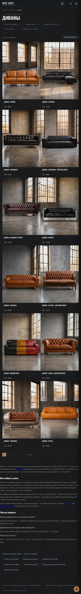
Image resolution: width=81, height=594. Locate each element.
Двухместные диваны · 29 (12, 24)
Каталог (12, 10)
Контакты (76, 585)
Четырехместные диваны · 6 (31, 29)
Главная (4, 10)
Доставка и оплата (51, 585)
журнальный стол (7, 506)
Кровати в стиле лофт (50, 559)
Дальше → (31, 454)
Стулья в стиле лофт (11, 564)
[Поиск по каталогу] (71, 4)
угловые (19, 469)
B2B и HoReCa (68, 585)
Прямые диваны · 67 (32, 24)
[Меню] (62, 3)
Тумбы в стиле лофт (31, 564)
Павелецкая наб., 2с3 (19, 590)
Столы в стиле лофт (11, 559)
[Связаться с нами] (76, 589)
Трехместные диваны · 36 (52, 24)
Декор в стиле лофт (11, 570)
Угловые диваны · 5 (10, 29)
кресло (69, 503)
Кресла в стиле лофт (30, 559)
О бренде (60, 585)
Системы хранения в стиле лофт (53, 564)
